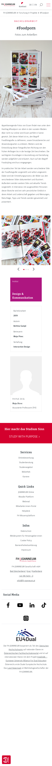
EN (35, 4)
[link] (26, 458)
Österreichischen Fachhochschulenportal (21, 653)
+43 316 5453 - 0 (26, 576)
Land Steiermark (14, 668)
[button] (23, 269)
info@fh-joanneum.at (26, 580)
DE (30, 4)
